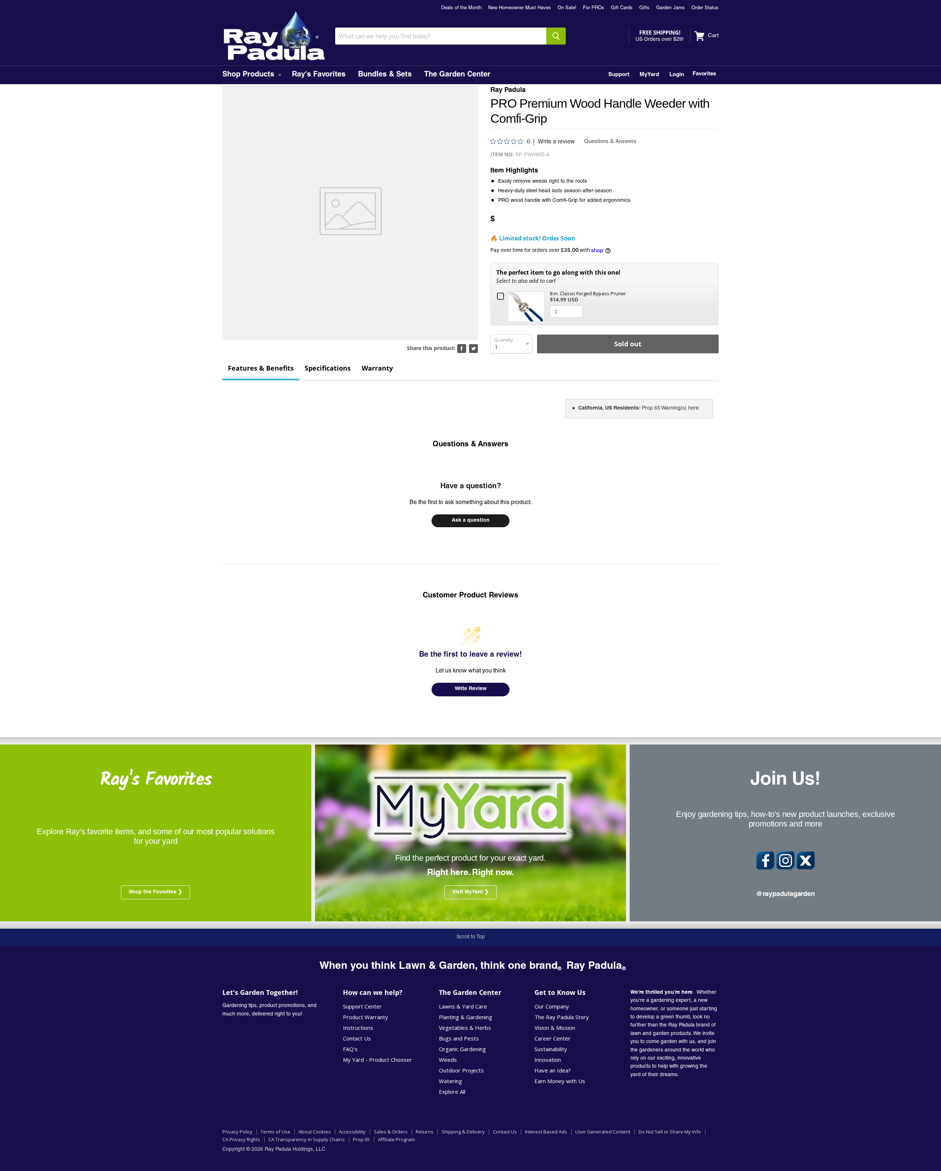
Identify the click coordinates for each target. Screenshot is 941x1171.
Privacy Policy (237, 1131)
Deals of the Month (461, 8)
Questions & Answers (470, 445)
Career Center (552, 1038)
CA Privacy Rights (241, 1139)
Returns (424, 1131)
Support (618, 75)
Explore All (452, 1091)
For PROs (593, 8)
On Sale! (567, 8)
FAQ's (350, 1049)
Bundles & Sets (385, 75)
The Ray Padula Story (561, 1017)
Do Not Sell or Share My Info (669, 1131)
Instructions (358, 1027)
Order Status (705, 8)
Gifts (644, 8)
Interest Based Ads (546, 1131)
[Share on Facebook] (461, 348)
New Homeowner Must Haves (519, 8)
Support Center (362, 1006)
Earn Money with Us (559, 1081)
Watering (450, 1081)
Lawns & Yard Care (463, 1006)
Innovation (547, 1059)
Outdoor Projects (461, 1070)
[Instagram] (785, 860)
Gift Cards (622, 8)
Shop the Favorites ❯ (155, 892)
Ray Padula (508, 90)
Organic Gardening (462, 1049)
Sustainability (550, 1049)
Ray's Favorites (319, 75)
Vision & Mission (554, 1027)
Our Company (551, 1006)
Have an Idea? (552, 1070)
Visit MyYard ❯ (470, 892)
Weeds (448, 1059)
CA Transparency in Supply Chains (306, 1139)
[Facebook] (765, 860)
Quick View (527, 305)
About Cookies (314, 1131)
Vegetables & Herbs (465, 1027)
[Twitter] (806, 860)
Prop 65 (361, 1139)
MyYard (649, 75)
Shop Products (249, 75)
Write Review (471, 689)
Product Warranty (365, 1017)
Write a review (556, 141)
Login (676, 75)
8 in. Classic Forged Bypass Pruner (588, 293)
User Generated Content (602, 1131)
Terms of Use (275, 1131)
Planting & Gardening (465, 1017)
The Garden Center (457, 75)
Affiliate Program (396, 1139)
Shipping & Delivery (463, 1131)
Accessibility (352, 1131)
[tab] (260, 368)
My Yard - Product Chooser (377, 1059)
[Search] (556, 36)
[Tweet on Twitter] (473, 348)
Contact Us (357, 1038)
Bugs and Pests (459, 1038)
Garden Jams (670, 8)
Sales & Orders (391, 1131)
